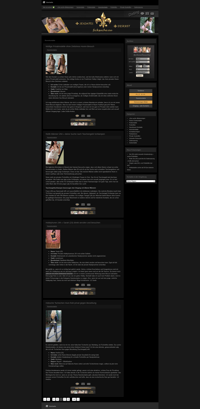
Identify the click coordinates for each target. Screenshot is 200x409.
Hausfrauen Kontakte (135, 127)
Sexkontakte (80, 7)
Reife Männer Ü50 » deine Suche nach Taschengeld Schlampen (75, 134)
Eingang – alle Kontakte (141, 106)
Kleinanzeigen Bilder (141, 102)
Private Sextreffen (125, 7)
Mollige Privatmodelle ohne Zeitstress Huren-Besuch (70, 46)
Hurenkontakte (103, 7)
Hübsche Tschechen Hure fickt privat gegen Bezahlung (71, 303)
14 (74, 399)
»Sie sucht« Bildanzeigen (65, 7)
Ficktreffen (114, 7)
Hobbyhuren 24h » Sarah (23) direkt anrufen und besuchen (73, 223)
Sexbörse (141, 91)
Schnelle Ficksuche (135, 138)
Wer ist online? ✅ (48, 7)
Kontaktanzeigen (134, 131)
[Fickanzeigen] (48, 3)
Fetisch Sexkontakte (135, 120)
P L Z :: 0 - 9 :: (141, 94)
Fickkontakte (91, 7)
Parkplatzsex (133, 134)
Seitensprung (138, 7)
